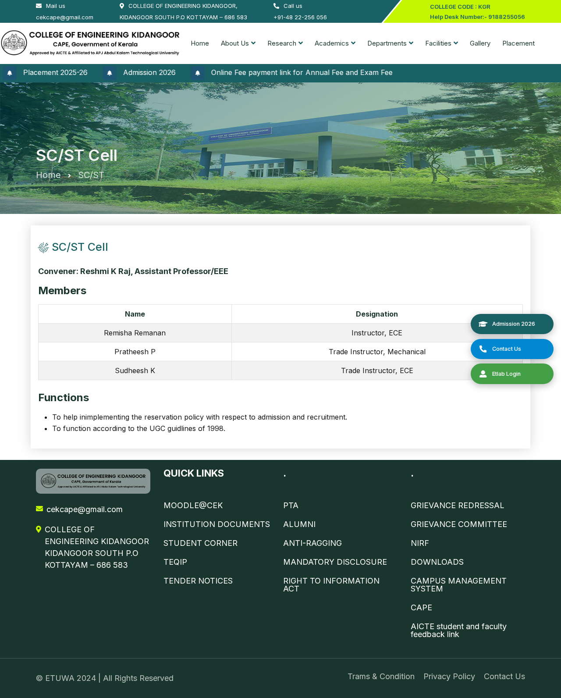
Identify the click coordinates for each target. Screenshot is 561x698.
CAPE (421, 608)
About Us (235, 43)
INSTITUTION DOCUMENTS (216, 524)
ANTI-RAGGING (312, 543)
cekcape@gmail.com (84, 509)
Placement (518, 43)
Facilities (438, 43)
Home (200, 43)
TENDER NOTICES (198, 581)
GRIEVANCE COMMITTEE (459, 524)
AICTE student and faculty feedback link (459, 630)
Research (281, 43)
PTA (290, 505)
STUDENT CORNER (200, 543)
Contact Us (504, 676)
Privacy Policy (449, 676)
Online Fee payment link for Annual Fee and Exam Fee (285, 72)
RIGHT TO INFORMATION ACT (331, 585)
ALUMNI (299, 524)
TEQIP (175, 562)
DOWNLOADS (437, 562)
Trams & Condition (381, 676)
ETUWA (61, 678)
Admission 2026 (133, 72)
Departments (387, 43)
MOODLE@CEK (193, 505)
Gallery (480, 43)
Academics (332, 43)
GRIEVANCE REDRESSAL (457, 505)
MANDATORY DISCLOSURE (335, 562)
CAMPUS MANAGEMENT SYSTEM (459, 585)
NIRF (420, 543)
